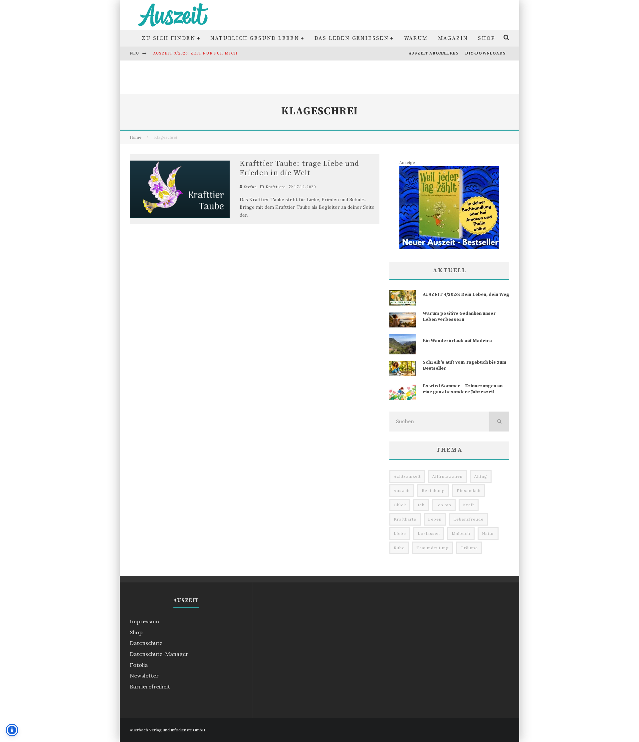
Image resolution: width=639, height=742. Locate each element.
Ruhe (399, 547)
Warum (416, 38)
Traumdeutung (432, 547)
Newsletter (144, 675)
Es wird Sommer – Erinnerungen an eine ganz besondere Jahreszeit (463, 389)
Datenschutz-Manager (159, 654)
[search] (499, 422)
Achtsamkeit (407, 476)
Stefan (250, 187)
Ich (421, 504)
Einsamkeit (469, 490)
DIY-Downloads (485, 53)
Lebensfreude (468, 519)
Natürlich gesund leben (254, 38)
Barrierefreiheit (150, 686)
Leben (435, 519)
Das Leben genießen (352, 38)
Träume (469, 547)
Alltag (480, 476)
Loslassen (429, 533)
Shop (486, 38)
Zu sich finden (168, 38)
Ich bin (443, 504)
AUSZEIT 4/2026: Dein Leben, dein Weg (466, 295)
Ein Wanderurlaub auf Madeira (457, 341)
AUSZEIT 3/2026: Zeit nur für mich (195, 53)
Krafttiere (276, 187)
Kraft (468, 504)
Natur (488, 533)
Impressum (144, 621)
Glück (400, 504)
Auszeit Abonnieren (434, 53)
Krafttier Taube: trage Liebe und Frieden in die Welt (299, 168)
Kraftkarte (405, 519)
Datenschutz (146, 643)
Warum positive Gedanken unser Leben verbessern (459, 316)
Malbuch (461, 533)
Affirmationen (447, 476)
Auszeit (402, 490)
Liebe (400, 533)
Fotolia (139, 665)
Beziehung (433, 490)
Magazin (453, 38)
